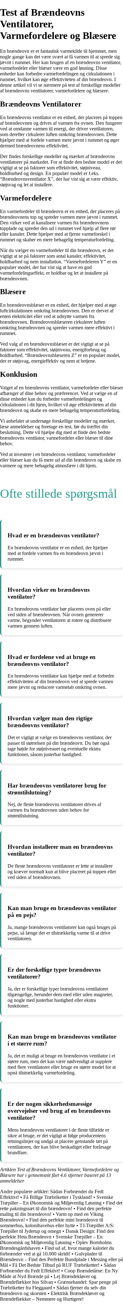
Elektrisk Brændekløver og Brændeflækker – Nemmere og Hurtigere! (52, 1296)
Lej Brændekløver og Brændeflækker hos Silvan (48, 1279)
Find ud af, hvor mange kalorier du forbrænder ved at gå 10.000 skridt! (57, 1250)
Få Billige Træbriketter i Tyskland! (57, 1197)
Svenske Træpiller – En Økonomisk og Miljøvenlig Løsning (56, 1199)
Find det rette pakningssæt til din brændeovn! (61, 1205)
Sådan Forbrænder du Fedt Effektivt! (58, 1267)
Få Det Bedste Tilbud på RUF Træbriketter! (55, 1265)
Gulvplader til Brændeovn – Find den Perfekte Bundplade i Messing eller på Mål (61, 1259)
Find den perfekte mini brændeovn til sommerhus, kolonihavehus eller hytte (51, 1222)
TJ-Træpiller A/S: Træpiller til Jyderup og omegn (57, 1228)
